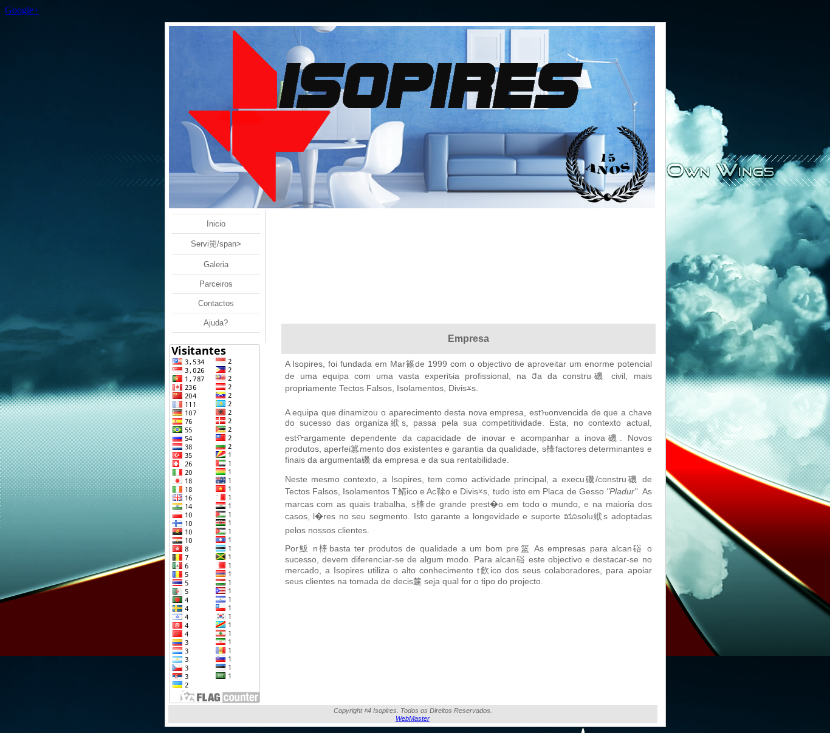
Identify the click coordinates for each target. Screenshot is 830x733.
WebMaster (413, 718)
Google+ (22, 10)
